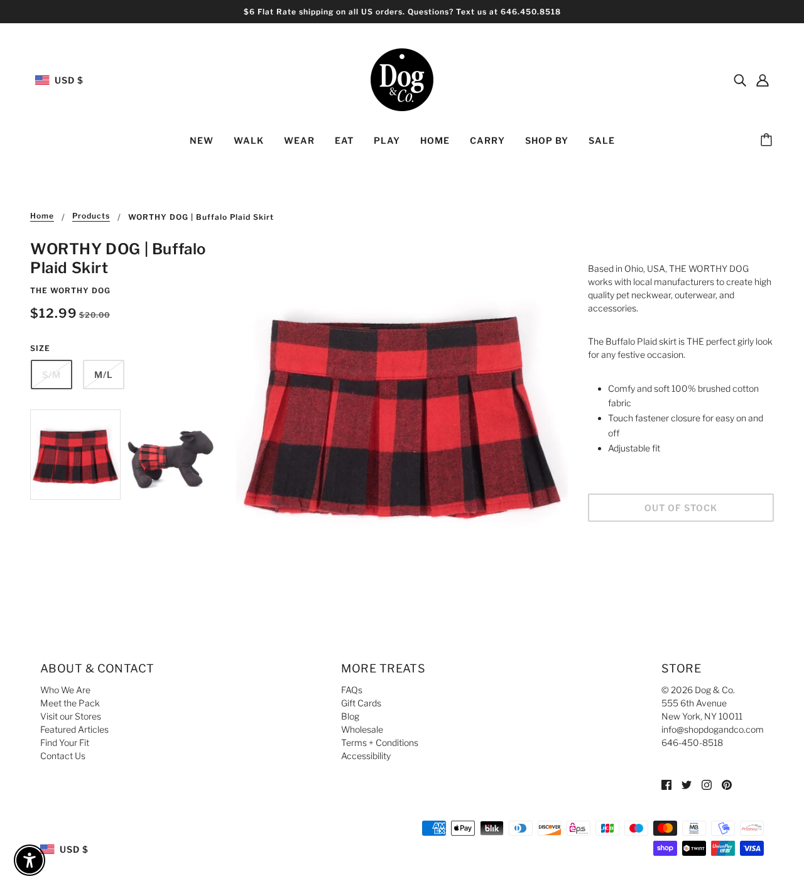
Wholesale (362, 729)
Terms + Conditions (379, 742)
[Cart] (768, 140)
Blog (350, 716)
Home (42, 216)
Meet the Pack (70, 703)
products (91, 216)
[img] (740, 80)
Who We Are (65, 689)
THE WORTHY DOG (70, 290)
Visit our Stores (70, 716)
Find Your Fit (64, 742)
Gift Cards (361, 703)
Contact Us (62, 755)
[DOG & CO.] (402, 78)
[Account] (762, 80)
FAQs (351, 689)
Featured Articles (74, 729)
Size (40, 348)
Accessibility (366, 755)
